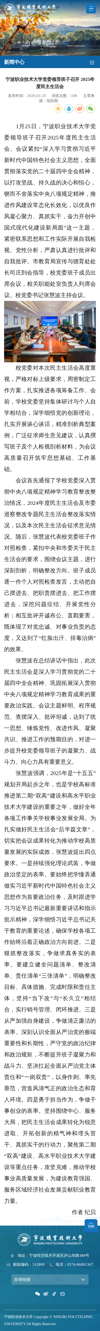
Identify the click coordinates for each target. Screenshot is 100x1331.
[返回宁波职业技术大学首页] (29, 5)
